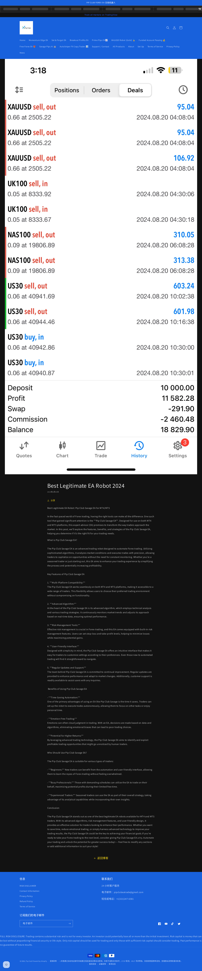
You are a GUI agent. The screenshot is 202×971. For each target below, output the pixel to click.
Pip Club (29, 961)
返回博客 (102, 858)
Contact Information (29, 891)
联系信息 (112, 964)
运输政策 (102, 964)
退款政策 (53, 961)
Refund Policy (26, 901)
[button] (168, 28)
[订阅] (69, 923)
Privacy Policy (26, 896)
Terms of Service (27, 906)
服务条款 (92, 964)
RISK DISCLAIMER (28, 885)
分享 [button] (53, 500)
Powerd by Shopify (40, 961)
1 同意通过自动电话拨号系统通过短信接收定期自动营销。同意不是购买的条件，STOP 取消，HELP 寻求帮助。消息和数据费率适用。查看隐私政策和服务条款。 (121, 961)
